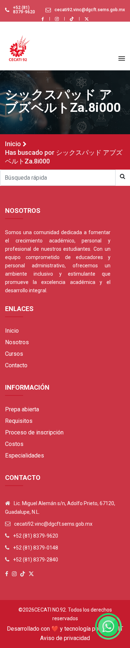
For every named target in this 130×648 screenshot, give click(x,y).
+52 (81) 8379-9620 (24, 9)
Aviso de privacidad (65, 638)
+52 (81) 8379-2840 (35, 559)
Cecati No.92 (50, 610)
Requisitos (18, 420)
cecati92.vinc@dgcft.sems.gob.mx (90, 10)
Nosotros (17, 342)
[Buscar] (122, 176)
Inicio (13, 144)
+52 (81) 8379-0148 (35, 548)
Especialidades (24, 455)
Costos (14, 444)
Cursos (14, 353)
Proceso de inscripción (34, 432)
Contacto (16, 365)
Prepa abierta (22, 409)
